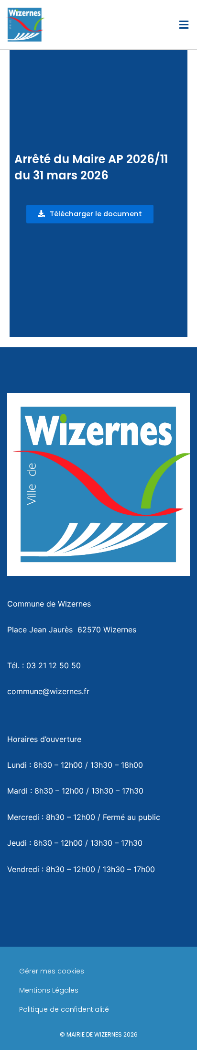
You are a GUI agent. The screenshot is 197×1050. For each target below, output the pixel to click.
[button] (183, 24)
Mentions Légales (48, 990)
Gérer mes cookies (51, 971)
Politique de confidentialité (64, 1009)
